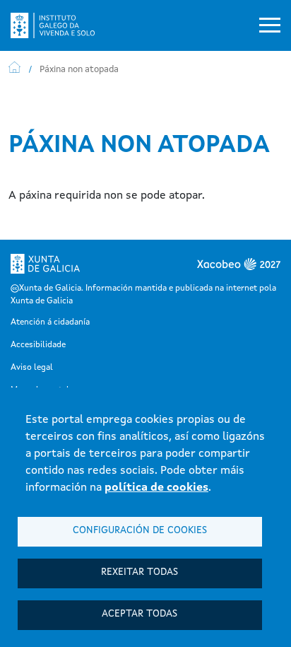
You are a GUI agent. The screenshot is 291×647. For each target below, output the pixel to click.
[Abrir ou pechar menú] (270, 25)
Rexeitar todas (139, 572)
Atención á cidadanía (50, 322)
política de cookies (156, 488)
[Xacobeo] (213, 268)
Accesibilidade (38, 345)
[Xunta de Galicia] (45, 268)
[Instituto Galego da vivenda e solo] (58, 25)
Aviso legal (32, 367)
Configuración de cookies (140, 530)
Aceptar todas (139, 614)
